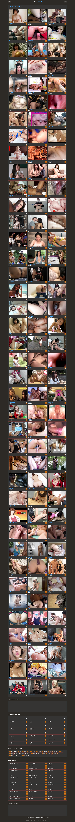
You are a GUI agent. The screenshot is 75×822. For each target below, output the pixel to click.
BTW (37, 2)
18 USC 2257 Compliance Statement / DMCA (39, 817)
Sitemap (28, 817)
